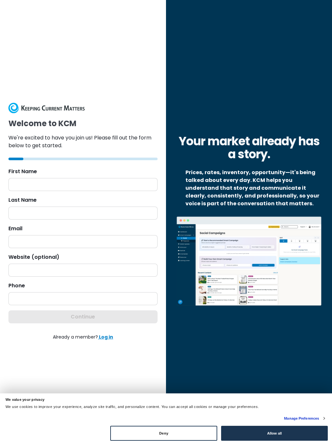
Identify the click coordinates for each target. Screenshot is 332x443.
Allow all (274, 433)
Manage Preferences (301, 418)
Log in (105, 337)
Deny (163, 433)
